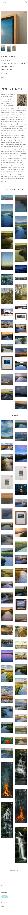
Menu (4, 2)
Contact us (18, 83)
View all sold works (14, 870)
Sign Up (4, 896)
